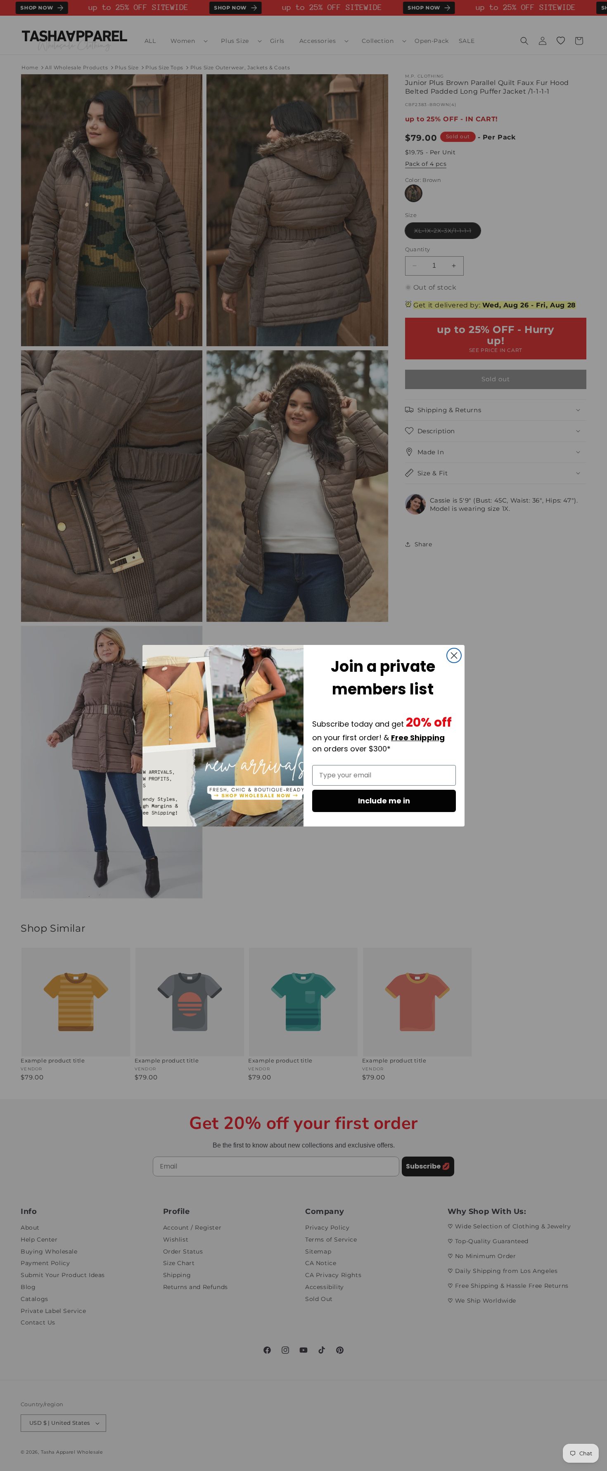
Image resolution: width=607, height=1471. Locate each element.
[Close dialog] (454, 655)
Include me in (384, 801)
